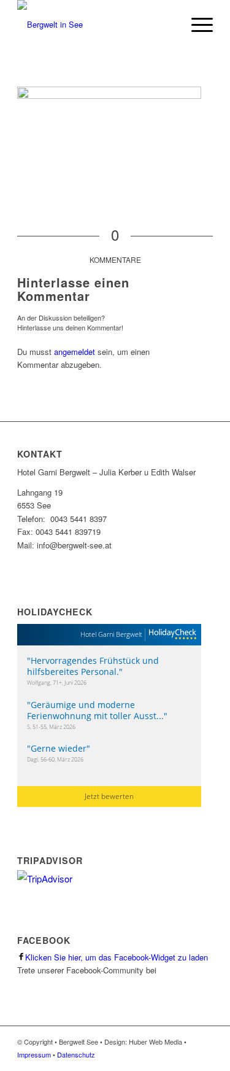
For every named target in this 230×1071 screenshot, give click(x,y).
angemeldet (74, 351)
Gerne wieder (58, 748)
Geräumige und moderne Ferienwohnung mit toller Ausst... (95, 710)
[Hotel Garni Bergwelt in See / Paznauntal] (95, 24)
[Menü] (196, 24)
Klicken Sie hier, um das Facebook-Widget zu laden (116, 957)
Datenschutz (76, 1054)
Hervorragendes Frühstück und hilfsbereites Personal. (93, 666)
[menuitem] (196, 24)
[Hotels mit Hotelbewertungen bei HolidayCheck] (170, 634)
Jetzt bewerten (109, 796)
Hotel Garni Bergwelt (111, 634)
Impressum (34, 1054)
